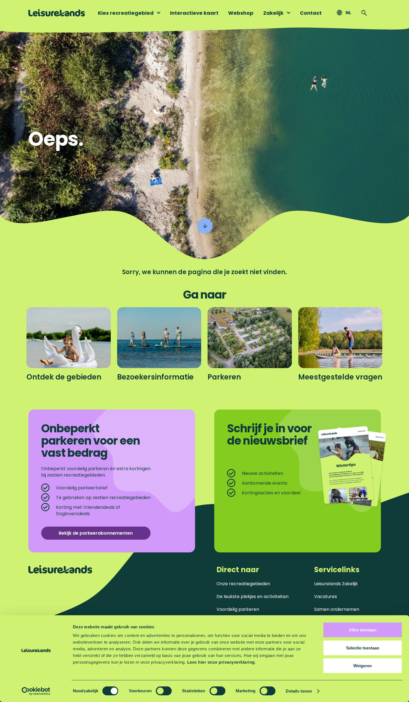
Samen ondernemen (336, 609)
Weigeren (362, 665)
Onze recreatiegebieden (243, 584)
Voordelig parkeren (237, 609)
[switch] (164, 690)
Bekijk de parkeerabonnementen (96, 533)
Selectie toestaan (362, 648)
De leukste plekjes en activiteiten (252, 596)
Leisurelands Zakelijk (336, 584)
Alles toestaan (362, 629)
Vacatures (325, 596)
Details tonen (299, 691)
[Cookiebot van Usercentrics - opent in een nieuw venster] (36, 691)
